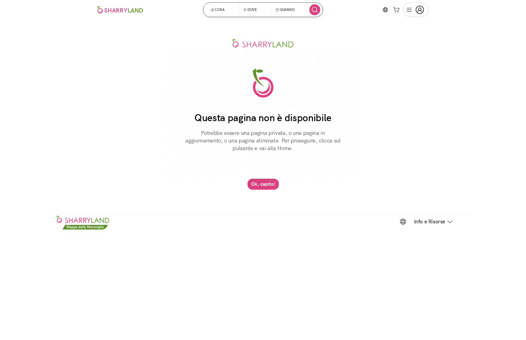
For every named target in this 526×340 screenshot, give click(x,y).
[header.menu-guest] (416, 9)
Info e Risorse (429, 222)
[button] (223, 10)
